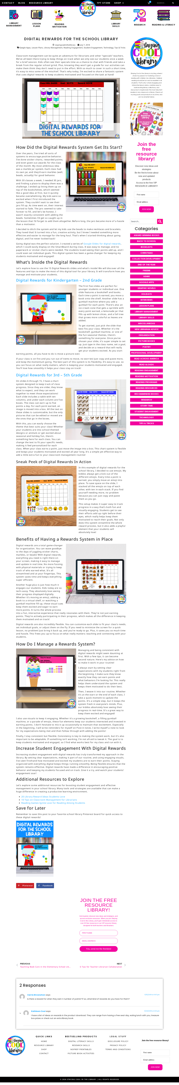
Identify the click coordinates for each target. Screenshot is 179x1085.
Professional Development (146, 352)
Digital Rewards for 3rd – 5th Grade (49, 374)
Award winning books (146, 235)
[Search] (173, 3)
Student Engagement (93, 47)
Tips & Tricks (119, 47)
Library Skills (146, 317)
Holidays (146, 294)
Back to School (146, 241)
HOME (44, 1041)
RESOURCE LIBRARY (44, 1045)
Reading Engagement (73, 47)
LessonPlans (36, 25)
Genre (146, 276)
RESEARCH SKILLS (81, 1045)
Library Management (14, 24)
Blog (21, 2)
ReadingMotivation (59, 25)
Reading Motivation (146, 376)
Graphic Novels (147, 288)
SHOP (44, 1049)
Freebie (146, 270)
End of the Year (146, 264)
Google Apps (25, 47)
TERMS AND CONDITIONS (118, 1049)
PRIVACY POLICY (118, 1045)
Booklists (146, 247)
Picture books (146, 341)
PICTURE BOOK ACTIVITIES (81, 1053)
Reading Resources (146, 388)
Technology (108, 47)
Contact (8, 2)
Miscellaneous (146, 323)
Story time (146, 405)
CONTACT (44, 1053)
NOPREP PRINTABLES (81, 1049)
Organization (146, 335)
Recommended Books (146, 393)
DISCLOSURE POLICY (118, 1041)
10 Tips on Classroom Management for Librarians (49, 799)
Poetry (147, 346)
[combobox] (143, 221)
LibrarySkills (116, 25)
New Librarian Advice (146, 329)
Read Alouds (146, 364)
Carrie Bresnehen (36, 995)
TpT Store (103, 2)
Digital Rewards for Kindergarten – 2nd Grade (59, 280)
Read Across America (146, 358)
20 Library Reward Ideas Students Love (43, 796)
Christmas (146, 252)
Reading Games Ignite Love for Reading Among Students (53, 802)
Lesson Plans (37, 47)
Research (139, 24)
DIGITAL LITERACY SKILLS (81, 1041)
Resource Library (41, 2)
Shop (117, 2)
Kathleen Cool (38, 1011)
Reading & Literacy (163, 24)
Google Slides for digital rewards (102, 243)
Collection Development (146, 258)
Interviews (146, 299)
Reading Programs (146, 382)
